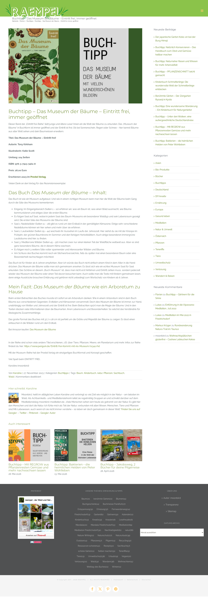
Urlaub (113, 556)
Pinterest (33, 413)
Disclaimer (146, 580)
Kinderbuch (90, 373)
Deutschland (162, 189)
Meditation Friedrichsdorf (88, 530)
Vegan (126, 556)
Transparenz (172, 504)
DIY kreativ (160, 196)
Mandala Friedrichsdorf (103, 525)
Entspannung (85, 509)
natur (99, 373)
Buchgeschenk (90, 504)
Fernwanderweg (121, 509)
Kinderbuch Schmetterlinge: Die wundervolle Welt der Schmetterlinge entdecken (174, 86)
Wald (11, 376)
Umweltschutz (163, 262)
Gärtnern (112, 514)
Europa (159, 209)
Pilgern (110, 540)
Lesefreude (126, 519)
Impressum (118, 580)
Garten (98, 514)
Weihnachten (125, 561)
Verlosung (160, 269)
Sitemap (172, 511)
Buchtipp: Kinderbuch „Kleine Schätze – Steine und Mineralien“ (75, 467)
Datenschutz (132, 580)
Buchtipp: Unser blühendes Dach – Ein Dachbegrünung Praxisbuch (120, 467)
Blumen (121, 499)
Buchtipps (63, 373)
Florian (158, 294)
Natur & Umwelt (163, 229)
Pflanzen (108, 373)
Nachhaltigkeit (113, 530)
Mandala (81, 525)
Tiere (158, 256)
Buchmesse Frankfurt (114, 504)
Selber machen (106, 551)
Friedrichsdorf (82, 514)
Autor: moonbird (172, 498)
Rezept (109, 546)
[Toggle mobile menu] (202, 10)
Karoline (17, 373)
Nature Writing (86, 535)
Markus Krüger (163, 325)
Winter (116, 567)
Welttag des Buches (97, 567)
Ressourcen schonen (89, 546)
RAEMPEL (82, 580)
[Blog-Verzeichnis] (36, 542)
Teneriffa (159, 249)
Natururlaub (123, 535)
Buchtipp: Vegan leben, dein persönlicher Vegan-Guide (28, 466)
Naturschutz (105, 535)
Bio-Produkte (162, 169)
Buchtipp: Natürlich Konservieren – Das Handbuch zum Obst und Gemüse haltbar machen (175, 51)
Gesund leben (162, 216)
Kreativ (97, 519)
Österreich (160, 236)
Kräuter (110, 519)
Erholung (102, 509)
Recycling (125, 540)
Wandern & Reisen (164, 276)
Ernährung (160, 203)
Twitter (23, 413)
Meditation (160, 222)
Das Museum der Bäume (43, 329)
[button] (10, 452)
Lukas (158, 304)
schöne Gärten (86, 551)
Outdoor (81, 540)
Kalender (127, 514)
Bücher (159, 176)
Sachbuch (119, 373)
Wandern (108, 561)
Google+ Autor (48, 413)
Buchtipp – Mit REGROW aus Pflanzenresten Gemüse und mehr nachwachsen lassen (173, 131)
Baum (80, 373)
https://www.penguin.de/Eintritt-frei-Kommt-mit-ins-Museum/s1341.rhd (62, 346)
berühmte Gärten (103, 499)
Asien (158, 163)
